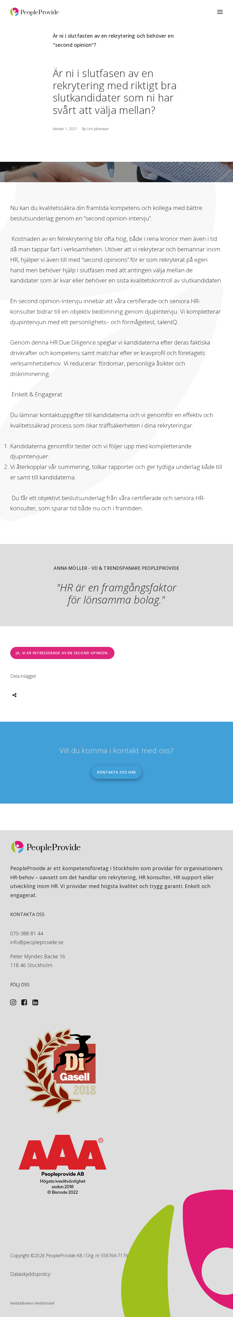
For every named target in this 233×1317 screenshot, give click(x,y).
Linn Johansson (98, 128)
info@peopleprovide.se (36, 942)
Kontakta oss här (116, 772)
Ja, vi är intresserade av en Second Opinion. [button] (62, 653)
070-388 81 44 (26, 933)
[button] (220, 12)
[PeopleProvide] (34, 12)
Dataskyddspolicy (30, 1274)
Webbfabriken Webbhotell (32, 1303)
